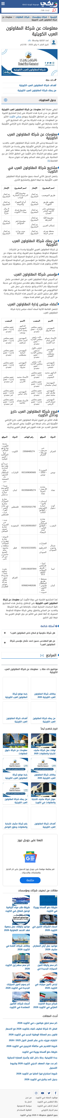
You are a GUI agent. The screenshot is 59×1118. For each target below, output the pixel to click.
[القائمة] (3, 3)
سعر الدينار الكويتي (49, 1110)
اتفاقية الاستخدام (24, 1110)
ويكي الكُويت (15, 117)
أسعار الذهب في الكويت (47, 1106)
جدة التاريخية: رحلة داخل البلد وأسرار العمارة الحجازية (32, 1058)
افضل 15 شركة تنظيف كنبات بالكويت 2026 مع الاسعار (31, 1029)
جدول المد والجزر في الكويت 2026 (40, 1079)
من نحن (28, 1097)
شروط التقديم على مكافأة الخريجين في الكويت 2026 (31, 1046)
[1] (49, 161)
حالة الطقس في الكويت (47, 1102)
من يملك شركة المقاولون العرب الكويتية (37, 90)
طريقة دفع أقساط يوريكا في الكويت (39, 1052)
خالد (29, 40)
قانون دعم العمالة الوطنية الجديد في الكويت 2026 (33, 1034)
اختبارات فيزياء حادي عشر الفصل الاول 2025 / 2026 (33, 1040)
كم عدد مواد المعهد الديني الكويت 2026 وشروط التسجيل (33, 1065)
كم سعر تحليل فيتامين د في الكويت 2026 (37, 1023)
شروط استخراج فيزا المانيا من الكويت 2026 (36, 1074)
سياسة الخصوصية (24, 1106)
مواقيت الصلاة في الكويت (47, 1097)
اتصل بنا (28, 1102)
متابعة (30, 880)
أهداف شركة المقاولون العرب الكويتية (37, 85)
